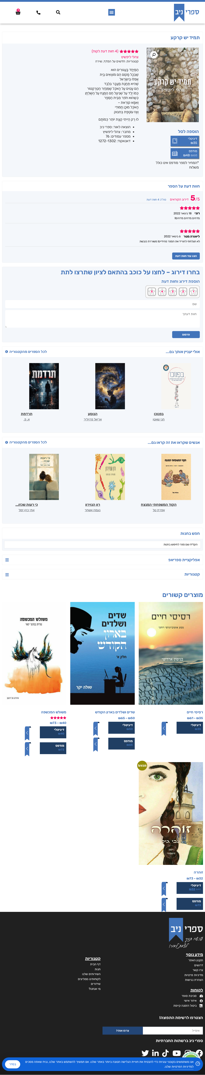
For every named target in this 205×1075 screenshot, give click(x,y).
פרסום (186, 334)
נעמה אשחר (92, 510)
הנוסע (92, 414)
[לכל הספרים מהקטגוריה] (6, 351)
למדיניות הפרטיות (183, 1066)
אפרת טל (159, 510)
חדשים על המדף (114, 61)
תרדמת (26, 414)
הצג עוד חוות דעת (186, 256)
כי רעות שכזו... (26, 504)
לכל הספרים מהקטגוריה (28, 351)
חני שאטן (159, 419)
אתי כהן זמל (26, 510)
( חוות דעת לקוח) (105, 51)
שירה (98, 61)
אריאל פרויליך (93, 419)
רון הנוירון (92, 504)
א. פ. (27, 419)
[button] (111, 12)
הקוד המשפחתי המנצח (159, 504)
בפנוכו (159, 414)
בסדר (12, 1064)
